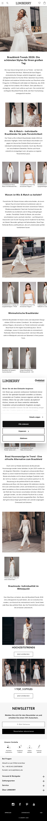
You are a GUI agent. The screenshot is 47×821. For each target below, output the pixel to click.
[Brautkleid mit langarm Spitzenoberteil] (10, 358)
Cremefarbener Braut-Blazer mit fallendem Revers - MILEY (10, 185)
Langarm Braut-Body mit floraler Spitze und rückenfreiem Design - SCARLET (11, 449)
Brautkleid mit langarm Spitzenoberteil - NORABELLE (9, 371)
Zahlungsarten (8, 781)
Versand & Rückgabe (11, 776)
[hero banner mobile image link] (23, 29)
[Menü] (2, 3)
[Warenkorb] (44, 3)
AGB (41, 812)
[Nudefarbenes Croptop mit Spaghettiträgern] (10, 293)
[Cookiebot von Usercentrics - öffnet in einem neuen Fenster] (34, 380)
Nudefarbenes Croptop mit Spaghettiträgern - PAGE (10, 305)
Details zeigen (34, 417)
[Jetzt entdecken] (23, 631)
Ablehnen (23, 438)
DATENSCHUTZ (26, 812)
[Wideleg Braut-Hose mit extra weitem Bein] (11, 567)
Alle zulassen (23, 424)
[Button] (23, 115)
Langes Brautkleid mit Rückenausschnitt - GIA (27, 371)
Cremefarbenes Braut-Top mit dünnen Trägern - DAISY (27, 185)
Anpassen (22, 431)
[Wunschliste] (39, 3)
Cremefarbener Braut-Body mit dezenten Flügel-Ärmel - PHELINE (28, 449)
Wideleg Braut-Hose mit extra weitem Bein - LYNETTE (11, 578)
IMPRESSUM (8, 812)
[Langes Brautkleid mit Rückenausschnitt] (28, 358)
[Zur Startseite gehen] (23, 3)
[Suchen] (7, 3)
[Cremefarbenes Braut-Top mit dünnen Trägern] (28, 172)
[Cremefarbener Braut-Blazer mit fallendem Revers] (10, 172)
